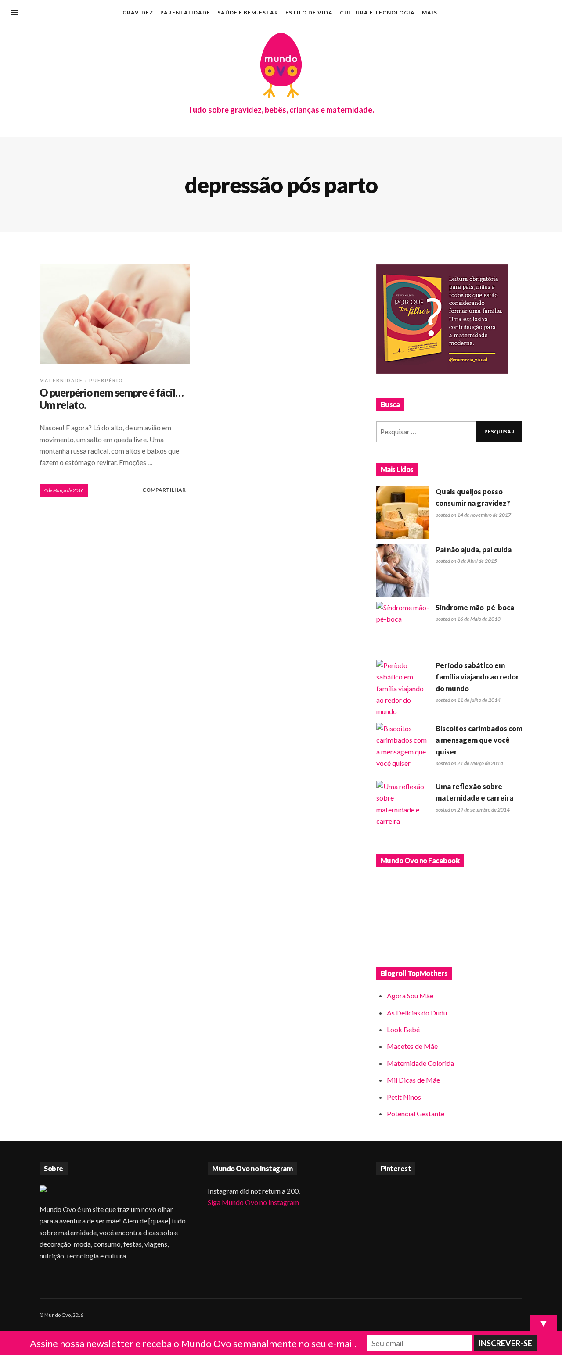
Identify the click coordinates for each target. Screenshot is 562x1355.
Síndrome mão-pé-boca (475, 607)
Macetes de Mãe (412, 1046)
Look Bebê (403, 1029)
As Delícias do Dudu (417, 1012)
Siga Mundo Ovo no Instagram (253, 1202)
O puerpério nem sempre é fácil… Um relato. (112, 398)
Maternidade (61, 380)
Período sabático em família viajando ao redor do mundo (477, 677)
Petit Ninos (404, 1097)
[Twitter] (548, 13)
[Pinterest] (534, 13)
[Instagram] (519, 13)
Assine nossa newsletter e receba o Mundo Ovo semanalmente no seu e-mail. (193, 1343)
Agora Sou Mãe (410, 995)
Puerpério (106, 380)
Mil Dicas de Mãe (413, 1080)
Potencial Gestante (415, 1113)
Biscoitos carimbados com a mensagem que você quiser (479, 740)
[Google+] (505, 13)
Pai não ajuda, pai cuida (474, 549)
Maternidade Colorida (420, 1063)
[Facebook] (490, 13)
